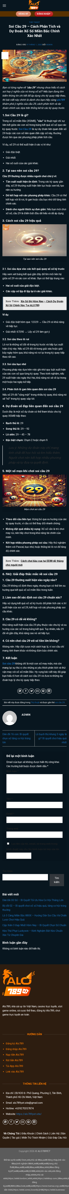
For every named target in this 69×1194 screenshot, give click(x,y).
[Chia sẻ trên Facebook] (25, 691)
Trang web (12, 828)
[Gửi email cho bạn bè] (37, 691)
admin (49, 45)
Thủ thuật (34, 22)
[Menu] (4, 5)
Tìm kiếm (7, 871)
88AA (13, 1186)
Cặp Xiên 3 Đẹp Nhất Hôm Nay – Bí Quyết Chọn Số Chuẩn (34, 925)
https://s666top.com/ (48, 1178)
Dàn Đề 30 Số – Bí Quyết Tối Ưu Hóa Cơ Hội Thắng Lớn (32, 900)
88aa (17, 1167)
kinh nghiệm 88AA (25, 1163)
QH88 (40, 1190)
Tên (9, 799)
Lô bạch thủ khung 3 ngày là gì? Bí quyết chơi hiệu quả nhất (51, 738)
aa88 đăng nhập (50, 1160)
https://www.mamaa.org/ (47, 1186)
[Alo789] (34, 5)
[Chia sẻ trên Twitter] (31, 691)
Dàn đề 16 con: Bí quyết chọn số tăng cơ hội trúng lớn (16, 738)
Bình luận (12, 771)
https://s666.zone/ (21, 1190)
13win (23, 1160)
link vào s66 (46, 1171)
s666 (46, 1167)
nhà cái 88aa (36, 1160)
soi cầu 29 (60, 702)
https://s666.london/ (17, 1178)
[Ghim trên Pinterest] (43, 691)
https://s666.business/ (54, 1190)
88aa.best (20, 1186)
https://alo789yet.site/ (29, 1114)
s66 (28, 1160)
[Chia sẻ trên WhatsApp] (20, 691)
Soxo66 (34, 1190)
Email (10, 813)
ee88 (18, 1160)
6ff (12, 1171)
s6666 (33, 1175)
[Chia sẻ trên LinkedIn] (49, 691)
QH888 (32, 1171)
